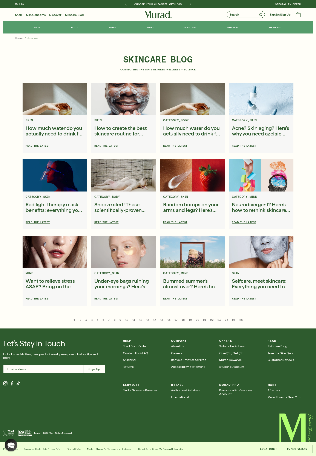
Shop (18, 14)
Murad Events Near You (284, 397)
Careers (176, 353)
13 (147, 319)
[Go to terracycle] (25, 433)
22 (211, 319)
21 (204, 319)
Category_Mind (244, 196)
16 (168, 319)
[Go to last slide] (126, 4)
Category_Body (176, 120)
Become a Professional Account (235, 392)
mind (29, 273)
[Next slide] (190, 4)
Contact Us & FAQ (135, 353)
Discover (55, 14)
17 (176, 319)
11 (133, 319)
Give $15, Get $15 (231, 353)
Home (19, 38)
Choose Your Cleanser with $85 (158, 4)
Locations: (268, 449)
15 (161, 319)
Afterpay (274, 390)
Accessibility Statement (188, 366)
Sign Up (94, 369)
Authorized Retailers (185, 390)
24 (226, 319)
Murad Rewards (230, 360)
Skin (29, 120)
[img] (158, 14)
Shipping (129, 360)
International (180, 397)
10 (126, 319)
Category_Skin (244, 120)
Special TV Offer (288, 4)
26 (241, 319)
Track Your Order (135, 346)
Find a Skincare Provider (140, 390)
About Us (177, 346)
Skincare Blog (74, 14)
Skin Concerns (36, 14)
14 (154, 319)
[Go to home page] (296, 427)
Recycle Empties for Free (188, 360)
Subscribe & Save (231, 346)
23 (219, 319)
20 (197, 319)
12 (140, 319)
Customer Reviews (281, 360)
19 (190, 319)
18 (183, 319)
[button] (298, 15)
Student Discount (231, 366)
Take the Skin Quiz (280, 353)
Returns (128, 366)
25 (233, 319)
